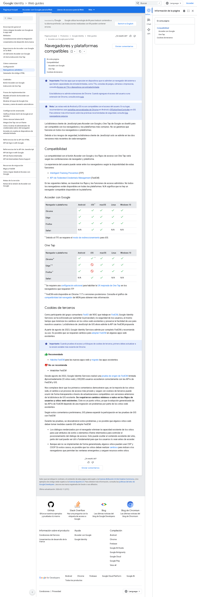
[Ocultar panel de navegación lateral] (32, 592)
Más (90, 9)
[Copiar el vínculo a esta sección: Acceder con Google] (73, 197)
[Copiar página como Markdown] (80, 51)
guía (82, 97)
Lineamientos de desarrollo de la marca (53, 540)
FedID (86, 314)
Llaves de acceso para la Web (70, 9)
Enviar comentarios (124, 46)
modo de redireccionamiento (86, 237)
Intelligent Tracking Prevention (64, 173)
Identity (19, 3)
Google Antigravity (117, 552)
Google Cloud (115, 557)
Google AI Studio (117, 548)
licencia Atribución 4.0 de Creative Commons (116, 479)
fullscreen (188, 10)
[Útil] (131, 36)
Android (113, 535)
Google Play (115, 561)
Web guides (36, 3)
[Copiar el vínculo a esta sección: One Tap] (57, 245)
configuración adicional (71, 285)
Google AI (131, 576)
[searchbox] (18, 18)
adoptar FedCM (99, 333)
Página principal (10, 9)
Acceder (190, 3)
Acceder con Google (83, 535)
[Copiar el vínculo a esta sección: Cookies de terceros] (77, 308)
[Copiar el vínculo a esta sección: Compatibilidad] (69, 149)
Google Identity (78, 36)
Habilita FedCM (57, 360)
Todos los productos (73, 580)
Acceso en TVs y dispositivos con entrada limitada (78, 87)
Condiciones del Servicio (49, 535)
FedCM (114, 314)
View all (113, 565)
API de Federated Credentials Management (70, 178)
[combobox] (148, 3)
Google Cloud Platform (111, 576)
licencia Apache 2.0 (76, 482)
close (192, 10)
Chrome (113, 539)
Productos (64, 36)
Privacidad (56, 591)
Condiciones (44, 591)
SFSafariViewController (120, 110)
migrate (95, 360)
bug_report (184, 10)
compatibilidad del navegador (58, 297)
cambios (114, 447)
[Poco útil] (135, 36)
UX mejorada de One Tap (109, 285)
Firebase (113, 544)
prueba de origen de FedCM (115, 376)
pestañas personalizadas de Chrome (83, 110)
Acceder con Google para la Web (37, 9)
